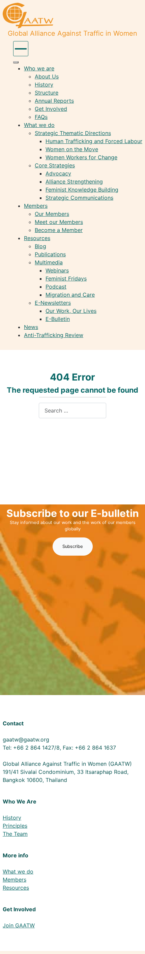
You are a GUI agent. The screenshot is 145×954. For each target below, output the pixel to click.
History (12, 817)
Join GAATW (19, 925)
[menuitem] (39, 68)
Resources (16, 887)
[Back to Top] (133, 941)
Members (14, 879)
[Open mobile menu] (20, 48)
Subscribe (72, 546)
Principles (15, 825)
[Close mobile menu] (16, 62)
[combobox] (72, 410)
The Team (15, 833)
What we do (18, 871)
